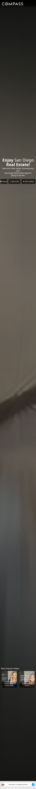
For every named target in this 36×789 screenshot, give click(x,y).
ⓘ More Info (14, 181)
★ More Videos (28, 181)
